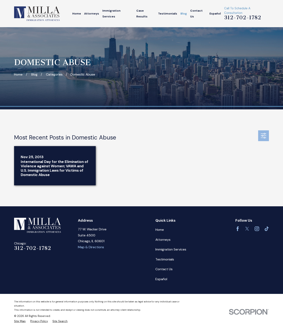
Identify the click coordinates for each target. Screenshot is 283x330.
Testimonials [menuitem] (167, 13)
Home (159, 229)
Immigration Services (170, 249)
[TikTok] (266, 228)
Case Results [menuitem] (142, 13)
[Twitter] (247, 228)
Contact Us (164, 269)
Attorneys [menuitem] (91, 13)
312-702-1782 (242, 17)
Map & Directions (91, 247)
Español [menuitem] (215, 13)
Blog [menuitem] (183, 13)
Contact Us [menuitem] (196, 13)
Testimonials (164, 259)
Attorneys (163, 239)
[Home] (37, 13)
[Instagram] (257, 228)
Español (161, 279)
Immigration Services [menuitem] (111, 13)
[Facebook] (237, 228)
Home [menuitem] (76, 13)
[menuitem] (20, 321)
